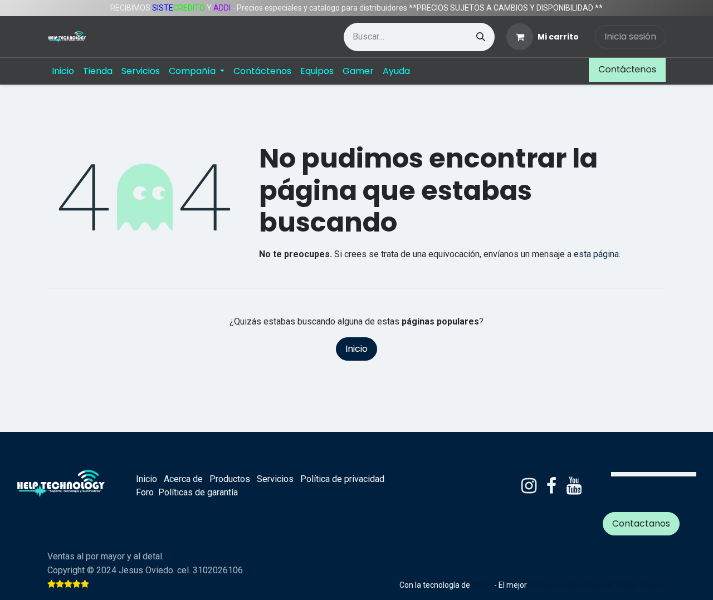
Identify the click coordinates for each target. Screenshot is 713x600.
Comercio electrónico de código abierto (597, 585)
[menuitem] (63, 71)
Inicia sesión (630, 36)
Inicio (356, 348)
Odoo (483, 585)
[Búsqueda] (481, 37)
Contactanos (641, 523)
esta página (596, 254)
